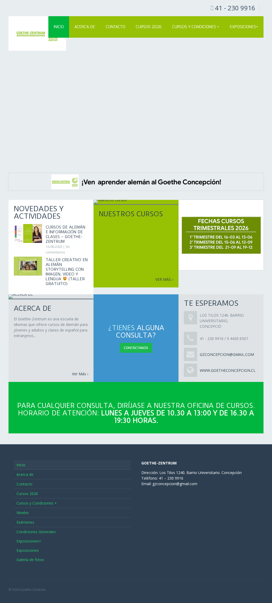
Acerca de (84, 27)
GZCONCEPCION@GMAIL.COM (227, 354)
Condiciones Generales (36, 531)
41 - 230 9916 (235, 7)
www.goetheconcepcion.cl (228, 370)
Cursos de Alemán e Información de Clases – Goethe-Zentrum (65, 234)
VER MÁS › (164, 279)
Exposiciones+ (244, 27)
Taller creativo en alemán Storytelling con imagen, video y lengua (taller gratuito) (67, 271)
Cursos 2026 (149, 27)
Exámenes (25, 522)
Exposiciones (27, 550)
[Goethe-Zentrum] (37, 33)
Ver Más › (80, 373)
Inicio (59, 27)
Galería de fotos (30, 559)
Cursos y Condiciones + (195, 27)
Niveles (22, 512)
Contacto (115, 27)
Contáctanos (136, 347)
